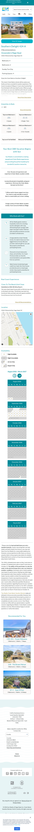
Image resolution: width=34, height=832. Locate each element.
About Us (17, 756)
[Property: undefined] (17, 328)
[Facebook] (7, 773)
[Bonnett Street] (17, 323)
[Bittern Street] (19, 327)
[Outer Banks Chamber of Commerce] (22, 782)
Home (17, 754)
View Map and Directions (14, 747)
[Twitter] (11, 773)
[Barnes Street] (14, 316)
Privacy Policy (17, 824)
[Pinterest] (27, 773)
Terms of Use (25, 800)
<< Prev (14, 376)
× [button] (30, 817)
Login (3, 14)
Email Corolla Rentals (13, 742)
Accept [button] (17, 828)
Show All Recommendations (23, 302)
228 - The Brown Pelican (17, 664)
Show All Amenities (25, 110)
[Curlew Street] (27, 343)
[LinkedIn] (19, 773)
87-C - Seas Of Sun (17, 690)
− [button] (3, 316)
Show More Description (24, 97)
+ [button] (3, 314)
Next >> (19, 376)
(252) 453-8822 (11, 740)
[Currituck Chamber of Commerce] (17, 787)
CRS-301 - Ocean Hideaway (17, 639)
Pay (9, 14)
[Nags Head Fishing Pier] (27, 337)
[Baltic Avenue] (13, 313)
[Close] (27, 3)
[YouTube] (15, 773)
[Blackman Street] (15, 319)
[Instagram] (23, 773)
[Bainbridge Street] (24, 337)
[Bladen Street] (21, 331)
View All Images (17, 41)
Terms (30, 344)
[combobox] (22, 9)
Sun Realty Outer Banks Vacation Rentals (13, 593)
